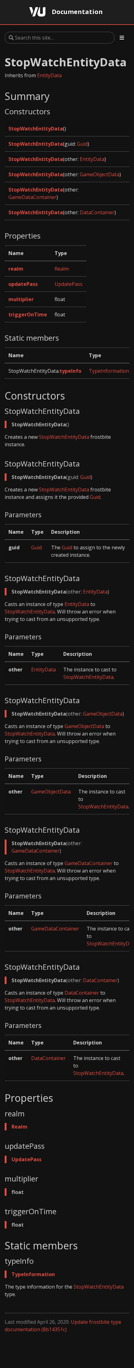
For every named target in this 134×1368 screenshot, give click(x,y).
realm (15, 268)
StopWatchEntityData (35, 128)
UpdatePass (69, 284)
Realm (62, 268)
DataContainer (97, 212)
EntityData (49, 75)
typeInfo (70, 370)
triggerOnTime (27, 314)
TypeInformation (109, 370)
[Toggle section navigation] (121, 37)
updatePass (23, 284)
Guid (82, 143)
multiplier (21, 299)
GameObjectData (99, 174)
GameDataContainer (32, 197)
